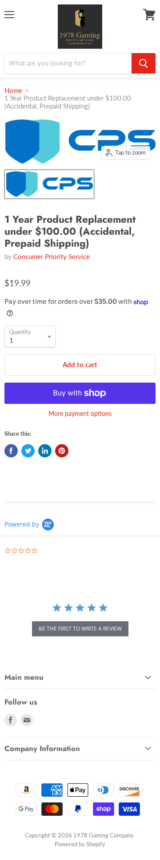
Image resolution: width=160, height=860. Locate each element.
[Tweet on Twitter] (28, 450)
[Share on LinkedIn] (45, 450)
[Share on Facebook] (11, 450)
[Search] (144, 63)
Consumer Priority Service (51, 256)
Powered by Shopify (80, 844)
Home (13, 90)
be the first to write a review (80, 628)
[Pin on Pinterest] (61, 450)
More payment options (80, 413)
